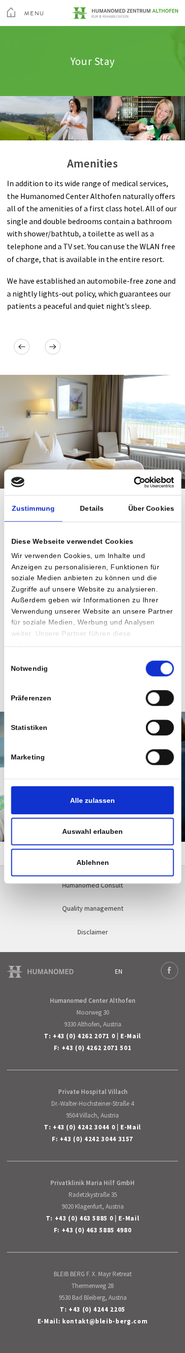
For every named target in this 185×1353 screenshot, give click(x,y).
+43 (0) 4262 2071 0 (84, 1036)
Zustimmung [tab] (33, 508)
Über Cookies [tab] (151, 508)
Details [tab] (92, 508)
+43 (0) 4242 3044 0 (84, 1127)
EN (118, 971)
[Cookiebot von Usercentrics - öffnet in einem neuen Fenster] (132, 482)
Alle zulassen (92, 800)
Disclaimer (92, 931)
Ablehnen (92, 862)
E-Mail (130, 1036)
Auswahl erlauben (92, 831)
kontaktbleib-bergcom (105, 1321)
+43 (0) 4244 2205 (97, 1309)
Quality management (92, 908)
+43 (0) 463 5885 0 (84, 1218)
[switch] (160, 698)
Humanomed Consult (92, 885)
